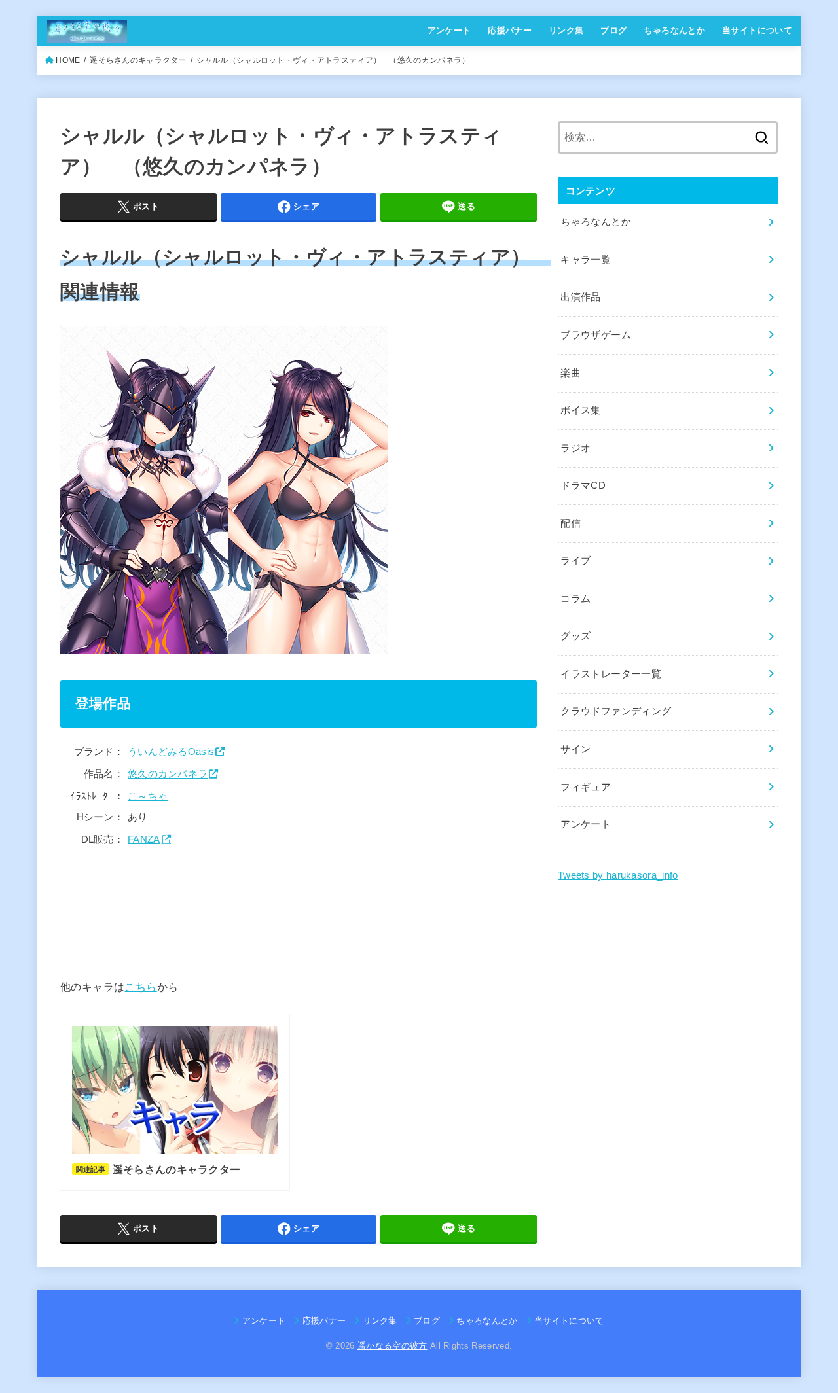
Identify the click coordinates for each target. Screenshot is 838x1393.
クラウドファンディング (615, 711)
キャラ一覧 (585, 260)
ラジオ (575, 448)
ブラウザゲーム (595, 335)
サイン (575, 749)
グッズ (575, 636)
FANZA (144, 839)
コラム (575, 598)
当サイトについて (757, 30)
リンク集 (566, 30)
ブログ (613, 30)
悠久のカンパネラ (168, 774)
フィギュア (585, 787)
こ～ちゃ (148, 796)
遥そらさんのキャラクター (138, 60)
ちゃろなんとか (674, 30)
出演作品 (580, 297)
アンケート (449, 30)
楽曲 (570, 373)
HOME (68, 60)
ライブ (575, 560)
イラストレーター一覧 (610, 674)
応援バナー (510, 30)
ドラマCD (583, 485)
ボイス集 (580, 410)
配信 (570, 523)
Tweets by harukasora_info (618, 875)
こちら (140, 987)
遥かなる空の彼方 (392, 1345)
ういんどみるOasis (171, 752)
